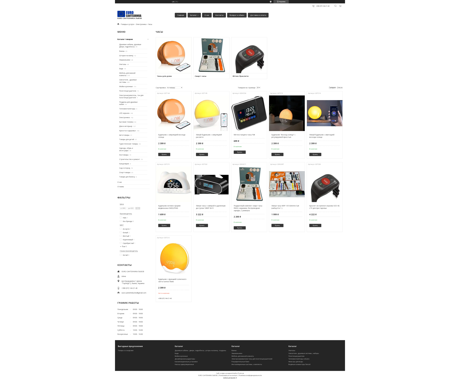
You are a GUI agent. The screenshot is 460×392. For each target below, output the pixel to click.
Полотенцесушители (127, 91)
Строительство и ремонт (129, 159)
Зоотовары (123, 155)
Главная (180, 15)
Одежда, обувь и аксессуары (126, 149)
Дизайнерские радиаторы (185, 359)
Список (340, 87)
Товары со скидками (125, 350)
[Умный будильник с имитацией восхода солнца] (324, 113)
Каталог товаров (125, 39)
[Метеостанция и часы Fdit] (249, 113)
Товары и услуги (127, 24)
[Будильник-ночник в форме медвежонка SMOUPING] (173, 184)
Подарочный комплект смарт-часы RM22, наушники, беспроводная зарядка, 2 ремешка (248, 208)
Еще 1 (124, 246)
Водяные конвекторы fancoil (299, 364)
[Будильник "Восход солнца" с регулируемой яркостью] (287, 113)
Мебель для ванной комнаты (243, 356)
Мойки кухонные (126, 86)
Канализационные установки (186, 362)
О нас (206, 15)
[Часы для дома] (173, 55)
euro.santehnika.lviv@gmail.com (134, 293)
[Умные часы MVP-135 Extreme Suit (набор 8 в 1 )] (287, 184)
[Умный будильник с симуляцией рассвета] (211, 113)
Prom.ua (241, 373)
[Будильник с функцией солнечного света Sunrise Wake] (173, 258)
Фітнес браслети (240, 76)
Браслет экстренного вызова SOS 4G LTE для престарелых (324, 207)
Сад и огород (124, 168)
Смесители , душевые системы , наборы (303, 353)
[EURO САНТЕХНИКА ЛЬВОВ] (129, 14)
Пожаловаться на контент (228, 375)
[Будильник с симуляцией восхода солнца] (173, 113)
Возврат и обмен (237, 15)
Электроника (141, 24)
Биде (121, 68)
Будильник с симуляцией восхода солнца (171, 136)
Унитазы (122, 64)
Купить (164, 154)
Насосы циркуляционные (184, 364)
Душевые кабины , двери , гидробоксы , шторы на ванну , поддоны (200, 350)
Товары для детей (126, 139)
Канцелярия (124, 164)
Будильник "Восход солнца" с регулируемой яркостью (283, 136)
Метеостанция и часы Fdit (244, 135)
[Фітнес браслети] (249, 55)
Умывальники (124, 60)
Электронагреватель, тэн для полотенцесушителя (131, 96)
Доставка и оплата (258, 15)
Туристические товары (128, 144)
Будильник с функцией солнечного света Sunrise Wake (172, 280)
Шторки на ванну (126, 55)
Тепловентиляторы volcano (298, 359)
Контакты (219, 15)
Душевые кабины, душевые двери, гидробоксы (130, 45)
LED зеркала (124, 113)
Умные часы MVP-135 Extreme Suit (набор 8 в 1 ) (285, 207)
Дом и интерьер (125, 126)
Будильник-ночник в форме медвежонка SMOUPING (169, 207)
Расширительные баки (240, 362)
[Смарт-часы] (211, 55)
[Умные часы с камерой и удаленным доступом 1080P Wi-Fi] (211, 184)
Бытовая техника (126, 122)
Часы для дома (164, 76)
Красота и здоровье (127, 130)
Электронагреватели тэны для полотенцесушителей (252, 359)
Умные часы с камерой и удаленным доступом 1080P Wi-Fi (210, 207)
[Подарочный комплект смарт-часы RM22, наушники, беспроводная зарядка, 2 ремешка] (249, 184)
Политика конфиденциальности (250, 375)
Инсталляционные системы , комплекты (247, 364)
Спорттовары (124, 172)
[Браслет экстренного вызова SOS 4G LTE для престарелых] (324, 184)
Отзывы (120, 186)
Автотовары (124, 135)
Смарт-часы (200, 76)
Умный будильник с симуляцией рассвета (209, 136)
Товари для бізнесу (127, 177)
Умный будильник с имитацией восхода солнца (321, 136)
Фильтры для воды (295, 362)
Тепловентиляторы (127, 109)
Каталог (193, 15)
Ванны (121, 51)
